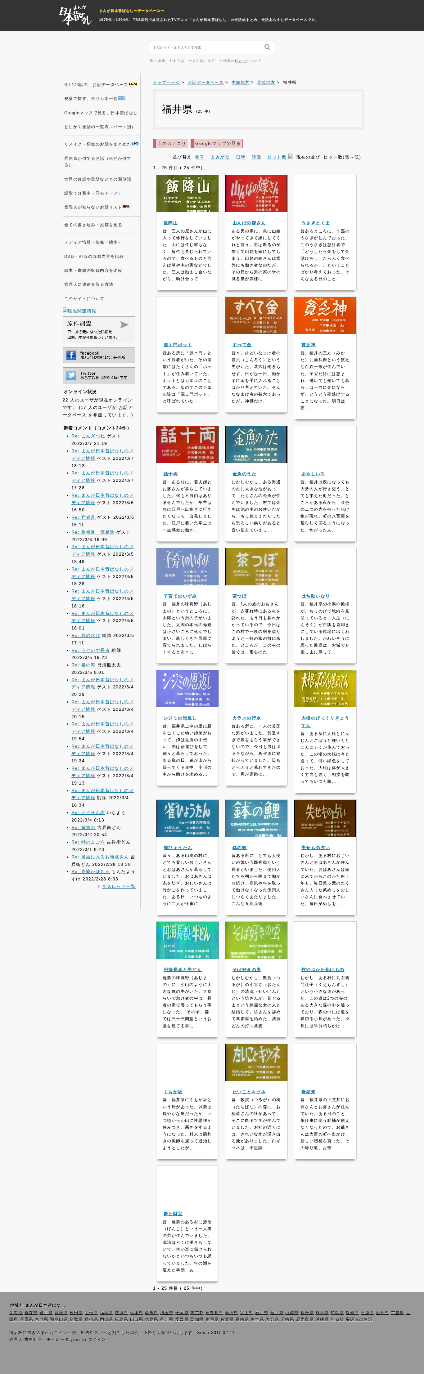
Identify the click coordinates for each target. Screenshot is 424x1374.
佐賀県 (227, 1319)
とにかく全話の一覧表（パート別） (100, 127)
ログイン (97, 1339)
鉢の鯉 (239, 847)
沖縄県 (322, 1319)
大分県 (272, 1319)
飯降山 (171, 222)
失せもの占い (315, 847)
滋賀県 (382, 1313)
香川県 (167, 1319)
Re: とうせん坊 (88, 812)
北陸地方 (266, 82)
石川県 (261, 1313)
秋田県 (76, 1313)
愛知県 (352, 1313)
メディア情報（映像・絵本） (93, 242)
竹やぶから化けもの (323, 969)
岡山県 (106, 1319)
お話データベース (205, 82)
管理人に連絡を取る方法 (88, 284)
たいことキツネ (249, 1091)
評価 (256, 156)
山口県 (136, 1319)
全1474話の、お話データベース (96, 85)
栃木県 (136, 1313)
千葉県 (182, 1313)
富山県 (247, 1313)
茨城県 (121, 1313)
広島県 (121, 1319)
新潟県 (231, 1313)
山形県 (91, 1313)
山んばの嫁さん (249, 222)
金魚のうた (244, 473)
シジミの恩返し (180, 717)
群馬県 (151, 1313)
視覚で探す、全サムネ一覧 (91, 98)
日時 (241, 156)
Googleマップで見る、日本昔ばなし (101, 113)
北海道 (16, 1313)
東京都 (197, 1313)
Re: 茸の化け (85, 635)
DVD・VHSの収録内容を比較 (94, 256)
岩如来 (308, 1091)
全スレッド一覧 (119, 886)
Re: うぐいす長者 (90, 650)
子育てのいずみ (180, 595)
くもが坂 (173, 1091)
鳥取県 (76, 1319)
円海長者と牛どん (183, 969)
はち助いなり (315, 595)
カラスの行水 (246, 717)
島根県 (91, 1319)
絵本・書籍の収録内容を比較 (93, 270)
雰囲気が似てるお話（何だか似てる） (97, 161)
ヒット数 (278, 156)
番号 (200, 156)
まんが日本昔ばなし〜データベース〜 (132, 10)
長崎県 (242, 1319)
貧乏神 (308, 344)
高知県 (197, 1319)
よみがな (220, 156)
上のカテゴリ (172, 143)
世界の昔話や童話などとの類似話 (97, 179)
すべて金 (242, 344)
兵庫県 (26, 1319)
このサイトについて (84, 299)
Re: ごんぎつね (88, 435)
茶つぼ (239, 595)
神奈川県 (214, 1313)
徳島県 (152, 1319)
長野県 (307, 1313)
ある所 (337, 1319)
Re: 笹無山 (83, 827)
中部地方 (241, 82)
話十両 (171, 473)
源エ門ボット (178, 344)
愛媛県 (182, 1319)
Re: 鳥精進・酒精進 (93, 532)
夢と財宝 (173, 1213)
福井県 (277, 1313)
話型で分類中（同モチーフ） (93, 193)
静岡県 (337, 1313)
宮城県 (61, 1313)
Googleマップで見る (218, 143)
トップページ (166, 82)
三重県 (367, 1313)
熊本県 (257, 1319)
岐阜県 (322, 1313)
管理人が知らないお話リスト (93, 207)
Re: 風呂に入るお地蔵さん (100, 856)
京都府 (397, 1313)
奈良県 (41, 1319)
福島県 (106, 1313)
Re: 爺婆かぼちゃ (90, 871)
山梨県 (292, 1313)
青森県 (31, 1313)
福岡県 (212, 1319)
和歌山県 (59, 1319)
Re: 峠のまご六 (88, 841)
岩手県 (46, 1313)
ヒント (240, 60)
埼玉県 (167, 1313)
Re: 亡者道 (83, 517)
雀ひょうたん (178, 847)
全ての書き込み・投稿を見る (93, 225)
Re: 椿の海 (83, 664)
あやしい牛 (313, 473)
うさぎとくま (315, 222)
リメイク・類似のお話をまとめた (97, 144)
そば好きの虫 (246, 969)
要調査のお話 (359, 1319)
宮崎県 (287, 1319)
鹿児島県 (305, 1319)
